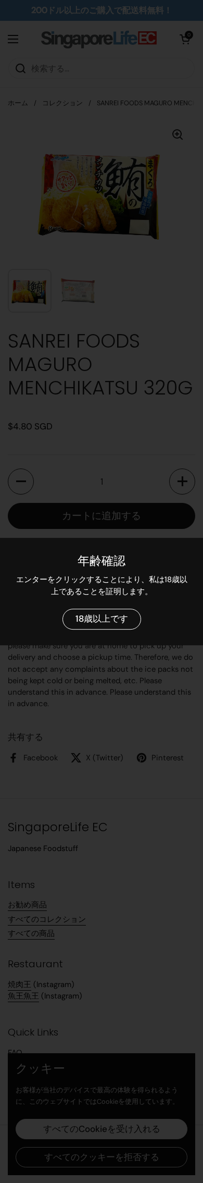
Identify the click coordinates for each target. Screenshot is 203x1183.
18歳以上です (101, 619)
